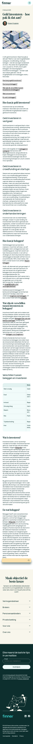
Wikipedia (18, 447)
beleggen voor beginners (14, 334)
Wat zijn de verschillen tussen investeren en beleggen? (13, 89)
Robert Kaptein (13, 23)
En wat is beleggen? (9, 97)
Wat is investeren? (9, 94)
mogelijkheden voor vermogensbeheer (10, 285)
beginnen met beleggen (18, 296)
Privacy (22, 736)
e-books (24, 298)
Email (6, 659)
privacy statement (24, 679)
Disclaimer (15, 736)
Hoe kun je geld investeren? (12, 80)
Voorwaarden (6, 736)
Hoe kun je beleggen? (10, 84)
